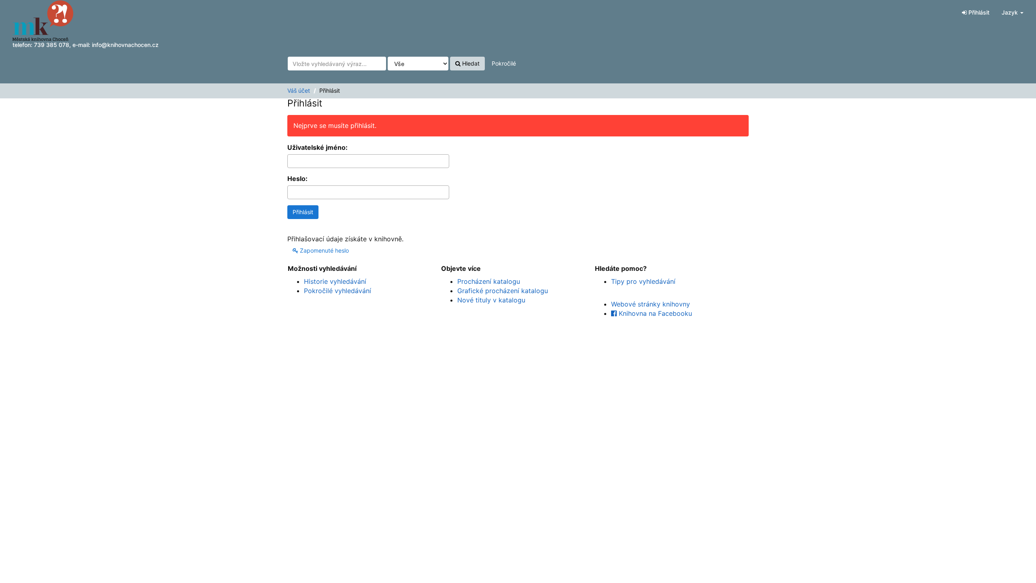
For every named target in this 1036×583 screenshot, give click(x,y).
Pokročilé (504, 63)
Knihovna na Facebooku (654, 313)
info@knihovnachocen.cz (125, 44)
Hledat (470, 63)
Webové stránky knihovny (650, 304)
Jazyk (1010, 12)
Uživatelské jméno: (317, 147)
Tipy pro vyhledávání (643, 281)
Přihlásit (978, 12)
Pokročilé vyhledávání (337, 291)
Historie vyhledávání (335, 281)
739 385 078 (51, 44)
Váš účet (298, 90)
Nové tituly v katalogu (491, 300)
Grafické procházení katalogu (502, 291)
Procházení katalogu (488, 281)
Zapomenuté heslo (323, 250)
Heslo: (297, 178)
